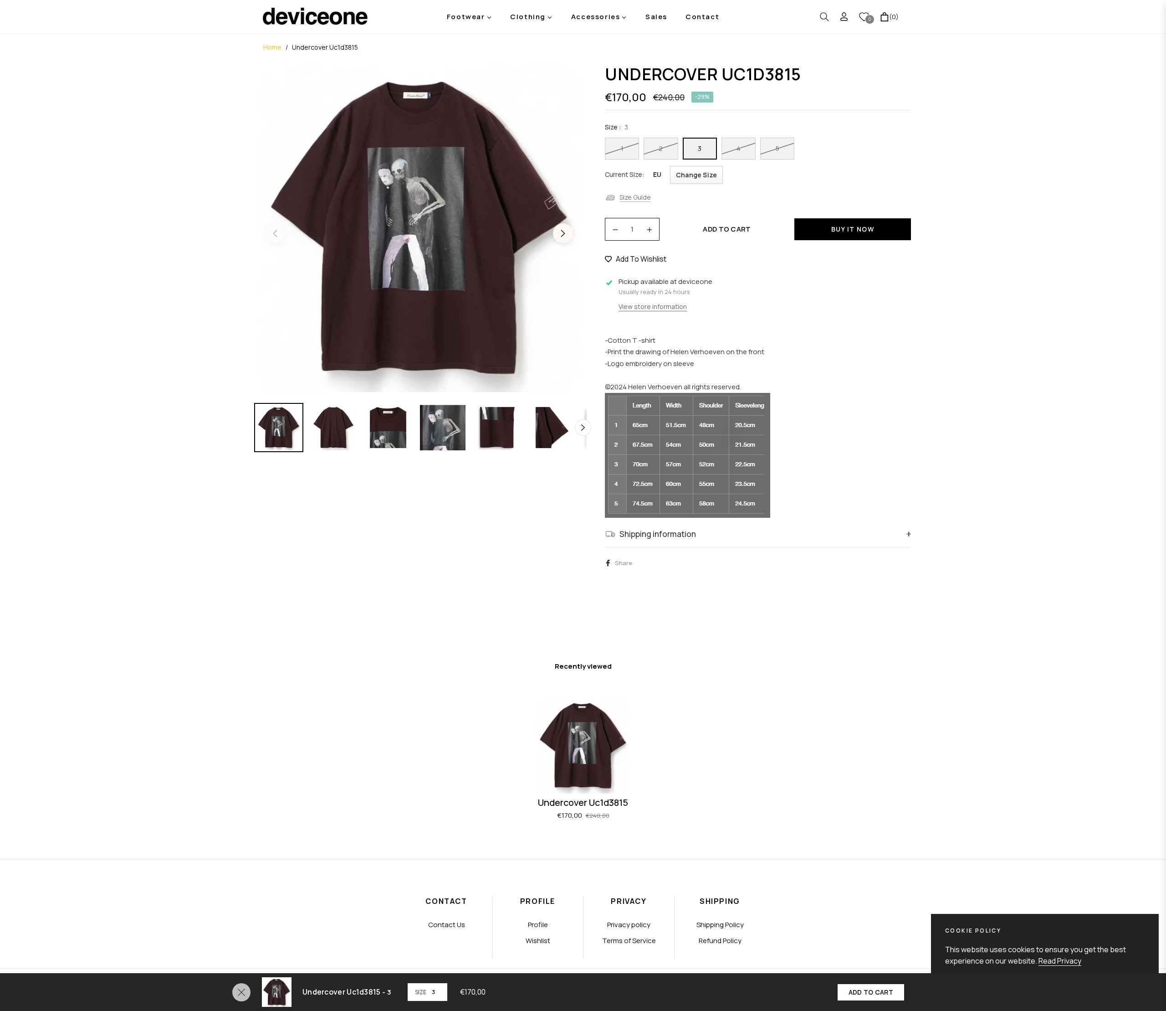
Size (420, 992)
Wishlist (538, 940)
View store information (653, 306)
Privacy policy (628, 924)
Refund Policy (720, 940)
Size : (616, 127)
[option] (419, 228)
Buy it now (852, 229)
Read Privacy (1059, 961)
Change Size (696, 174)
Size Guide (635, 197)
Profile (538, 924)
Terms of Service (629, 940)
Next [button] (563, 233)
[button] (824, 16)
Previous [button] (275, 233)
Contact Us (446, 924)
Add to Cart (871, 992)
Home (272, 47)
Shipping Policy (720, 924)
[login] (844, 16)
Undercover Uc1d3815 (583, 802)
